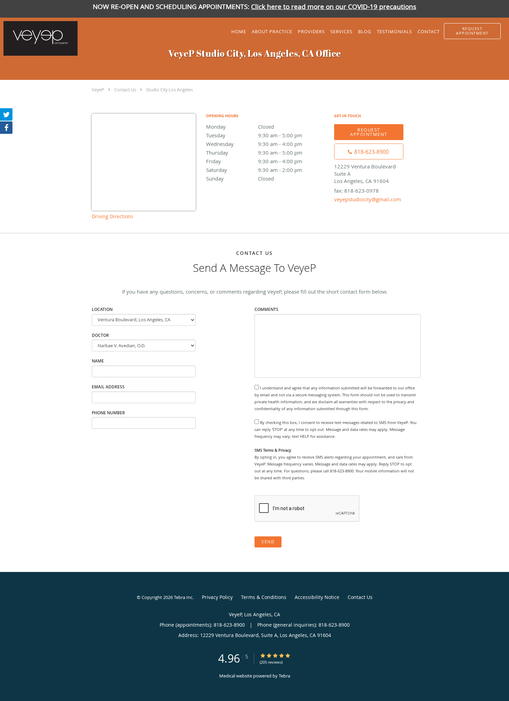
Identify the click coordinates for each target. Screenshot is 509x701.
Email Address (108, 387)
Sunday (240, 178)
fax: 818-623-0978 (356, 190)
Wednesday (254, 143)
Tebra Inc (183, 597)
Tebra (284, 676)
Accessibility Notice (317, 597)
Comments (266, 309)
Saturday (254, 169)
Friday (254, 161)
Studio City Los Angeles (169, 89)
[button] (472, 31)
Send (268, 542)
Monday (240, 126)
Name (98, 361)
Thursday (254, 152)
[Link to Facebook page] (6, 127)
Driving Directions (112, 216)
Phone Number (108, 413)
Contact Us (125, 89)
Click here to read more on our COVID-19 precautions (333, 6)
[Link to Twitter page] (6, 114)
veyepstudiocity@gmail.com (367, 199)
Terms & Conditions (263, 597)
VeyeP (98, 89)
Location (102, 309)
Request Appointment (368, 132)
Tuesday (254, 135)
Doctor (100, 335)
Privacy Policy (217, 597)
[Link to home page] (39, 38)
